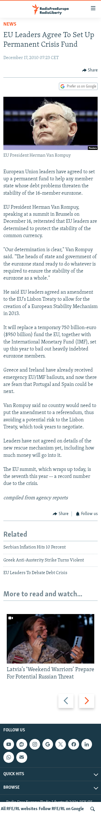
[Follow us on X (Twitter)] (60, 744)
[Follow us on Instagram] (34, 744)
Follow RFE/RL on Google (61, 809)
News (9, 24)
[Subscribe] (21, 757)
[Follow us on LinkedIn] (86, 744)
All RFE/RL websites (19, 809)
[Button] (90, 70)
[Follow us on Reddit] (21, 744)
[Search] (92, 809)
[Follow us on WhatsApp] (8, 757)
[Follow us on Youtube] (8, 744)
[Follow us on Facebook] (73, 744)
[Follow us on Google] (47, 744)
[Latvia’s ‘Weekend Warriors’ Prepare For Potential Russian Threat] (50, 639)
